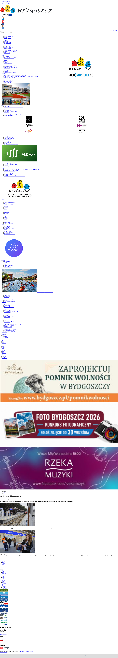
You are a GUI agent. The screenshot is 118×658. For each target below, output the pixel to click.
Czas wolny (4, 318)
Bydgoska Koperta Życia (7, 233)
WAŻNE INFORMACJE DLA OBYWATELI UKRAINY (12, 324)
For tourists (5, 336)
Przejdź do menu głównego (6, 1)
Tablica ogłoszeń (6, 227)
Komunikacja (4, 302)
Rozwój (3, 342)
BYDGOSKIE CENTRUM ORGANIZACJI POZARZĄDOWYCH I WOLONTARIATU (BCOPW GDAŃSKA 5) (21, 169)
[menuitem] (60, 41)
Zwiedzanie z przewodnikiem (8, 265)
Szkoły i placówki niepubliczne (8, 80)
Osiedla (3, 199)
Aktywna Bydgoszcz (7, 143)
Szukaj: (1, 31)
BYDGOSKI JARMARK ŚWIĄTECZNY (10, 164)
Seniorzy (3, 224)
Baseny (5, 135)
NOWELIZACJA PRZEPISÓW (9, 325)
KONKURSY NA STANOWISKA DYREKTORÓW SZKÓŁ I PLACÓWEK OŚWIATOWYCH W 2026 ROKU (21, 76)
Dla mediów (4, 319)
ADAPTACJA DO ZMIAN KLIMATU (10, 57)
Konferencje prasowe (7, 322)
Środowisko (4, 55)
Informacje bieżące (7, 172)
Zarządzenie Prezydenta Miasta (8, 333)
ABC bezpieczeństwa (7, 309)
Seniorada (5, 229)
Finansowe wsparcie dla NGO (8, 173)
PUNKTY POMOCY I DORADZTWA (10, 331)
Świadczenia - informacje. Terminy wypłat (10, 314)
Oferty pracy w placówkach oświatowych (10, 77)
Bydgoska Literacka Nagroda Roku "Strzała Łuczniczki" (12, 114)
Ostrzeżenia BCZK (7, 306)
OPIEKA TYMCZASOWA (8, 327)
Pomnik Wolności (4, 332)
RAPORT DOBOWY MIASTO (9, 307)
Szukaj (11, 32)
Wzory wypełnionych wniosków (9, 316)
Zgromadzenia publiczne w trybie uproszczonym (11, 311)
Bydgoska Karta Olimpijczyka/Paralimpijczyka (11, 144)
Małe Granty (6, 109)
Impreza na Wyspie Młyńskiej (8, 163)
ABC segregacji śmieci (7, 296)
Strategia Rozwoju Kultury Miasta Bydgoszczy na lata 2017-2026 (13, 113)
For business (6, 337)
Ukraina (3, 323)
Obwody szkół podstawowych (8, 81)
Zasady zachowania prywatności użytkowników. (26, 651)
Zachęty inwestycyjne (7, 69)
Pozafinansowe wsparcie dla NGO (9, 174)
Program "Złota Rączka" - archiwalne (9, 234)
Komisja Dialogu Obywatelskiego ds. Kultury (10, 111)
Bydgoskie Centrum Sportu (8, 136)
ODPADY (5, 60)
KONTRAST (4, 334)
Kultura (3, 105)
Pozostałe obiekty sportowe (8, 142)
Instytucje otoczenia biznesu (8, 70)
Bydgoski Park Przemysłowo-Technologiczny (10, 67)
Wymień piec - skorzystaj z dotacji (9, 294)
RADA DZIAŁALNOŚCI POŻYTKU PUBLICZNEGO (12, 175)
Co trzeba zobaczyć (7, 263)
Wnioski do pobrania (7, 317)
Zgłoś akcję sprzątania (7, 295)
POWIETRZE (6, 61)
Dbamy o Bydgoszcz (7, 304)
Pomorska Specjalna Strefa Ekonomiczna (10, 72)
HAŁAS (5, 59)
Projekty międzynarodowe (8, 63)
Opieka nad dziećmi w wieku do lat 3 (9, 78)
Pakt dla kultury (6, 112)
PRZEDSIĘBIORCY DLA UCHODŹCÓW (10, 329)
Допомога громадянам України (9, 330)
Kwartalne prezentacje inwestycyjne (9, 299)
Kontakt (5, 177)
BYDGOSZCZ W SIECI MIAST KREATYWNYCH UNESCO (13, 107)
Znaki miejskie (6, 165)
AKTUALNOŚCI (6, 56)
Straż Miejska (4, 562)
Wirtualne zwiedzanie (7, 261)
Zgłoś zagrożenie (6, 303)
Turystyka (3, 260)
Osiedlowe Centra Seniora (8, 230)
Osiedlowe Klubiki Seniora (8, 226)
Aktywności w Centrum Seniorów (9, 228)
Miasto (3, 34)
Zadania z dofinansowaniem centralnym (10, 301)
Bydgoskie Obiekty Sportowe (8, 137)
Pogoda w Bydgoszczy (7, 268)
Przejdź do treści (4, 2)
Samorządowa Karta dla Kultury (9, 115)
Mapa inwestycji (6, 300)
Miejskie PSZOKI (6, 297)
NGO (3, 168)
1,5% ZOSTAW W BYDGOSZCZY (9, 171)
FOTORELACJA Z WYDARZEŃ (9, 321)
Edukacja (3, 73)
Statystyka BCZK (6, 308)
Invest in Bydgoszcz (7, 68)
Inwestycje (3, 298)
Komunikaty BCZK (7, 305)
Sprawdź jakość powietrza (8, 293)
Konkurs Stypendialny (7, 110)
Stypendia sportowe (7, 140)
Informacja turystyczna (7, 267)
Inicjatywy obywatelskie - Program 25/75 (10, 65)
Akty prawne (6, 315)
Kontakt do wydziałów (3, 634)
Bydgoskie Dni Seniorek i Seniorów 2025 (10, 235)
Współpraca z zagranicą (7, 167)
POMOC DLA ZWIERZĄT (8, 310)
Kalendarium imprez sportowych (9, 138)
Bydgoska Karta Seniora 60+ (8, 232)
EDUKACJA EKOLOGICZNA (9, 58)
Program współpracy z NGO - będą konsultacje (11, 170)
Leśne (3, 564)
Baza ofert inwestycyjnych (8, 66)
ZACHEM (5, 62)
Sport (3, 346)
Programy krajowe (6, 74)
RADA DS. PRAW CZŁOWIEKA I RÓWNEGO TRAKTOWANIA (14, 176)
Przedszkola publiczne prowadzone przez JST (10, 79)
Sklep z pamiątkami (7, 262)
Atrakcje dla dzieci (6, 264)
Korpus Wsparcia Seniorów (8, 231)
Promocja (3, 347)
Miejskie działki (6, 71)
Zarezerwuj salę (6, 225)
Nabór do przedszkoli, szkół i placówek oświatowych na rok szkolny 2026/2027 (15, 75)
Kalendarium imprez (7, 106)
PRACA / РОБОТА (7, 328)
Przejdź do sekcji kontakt (5, 3)
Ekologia (3, 351)
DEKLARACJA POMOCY (8, 326)
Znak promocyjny (6, 166)
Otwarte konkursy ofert (7, 82)
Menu (1, 339)
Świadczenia (4, 354)
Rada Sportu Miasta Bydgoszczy (9, 141)
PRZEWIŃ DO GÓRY (3, 652)
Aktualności (6, 313)
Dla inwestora (4, 64)
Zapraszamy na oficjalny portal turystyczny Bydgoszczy (45, 292)
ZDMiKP (3, 563)
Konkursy (5, 162)
